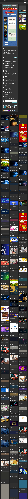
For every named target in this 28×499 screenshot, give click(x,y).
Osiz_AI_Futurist (13, 224)
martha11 (4, 218)
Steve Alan (13, 235)
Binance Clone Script (23, 266)
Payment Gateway (22, 305)
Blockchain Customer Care (14, 246)
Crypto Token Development (5, 335)
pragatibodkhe (22, 210)
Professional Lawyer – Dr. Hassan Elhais (7, 270)
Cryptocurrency (13, 53)
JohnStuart (13, 141)
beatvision (13, 130)
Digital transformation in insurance (15, 217)
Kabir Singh (13, 159)
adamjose (22, 491)
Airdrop (15, 61)
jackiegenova (6, 63)
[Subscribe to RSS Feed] (15, 1)
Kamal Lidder (22, 245)
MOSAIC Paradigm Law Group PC (24, 425)
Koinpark (3, 304)
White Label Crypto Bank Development (6, 157)
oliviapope (4, 124)
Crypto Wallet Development (14, 170)
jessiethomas (4, 482)
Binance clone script (14, 487)
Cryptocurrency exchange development (7, 226)
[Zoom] (8, 5)
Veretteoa (22, 121)
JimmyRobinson (22, 168)
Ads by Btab (9, 7)
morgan (6, 60)
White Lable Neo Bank (5, 136)
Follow (15, 57)
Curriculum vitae (12, 74)
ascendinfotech (4, 146)
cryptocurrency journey (5, 54)
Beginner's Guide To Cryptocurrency (7, 53)
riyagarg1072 (22, 466)
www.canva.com (14, 5)
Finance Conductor (8, 105)
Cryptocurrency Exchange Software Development (8, 259)
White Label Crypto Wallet (14, 181)
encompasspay (4, 283)
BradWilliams (13, 150)
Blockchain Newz (22, 256)
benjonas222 (13, 344)
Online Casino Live (9, 89)
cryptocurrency (13, 209)
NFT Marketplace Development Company (16, 476)
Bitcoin (3, 294)
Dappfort (12, 311)
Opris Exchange (4, 207)
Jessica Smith (13, 335)
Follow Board (15, 105)
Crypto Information (14, 353)
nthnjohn (12, 257)
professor (3, 242)
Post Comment (14, 102)
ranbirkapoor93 (4, 395)
